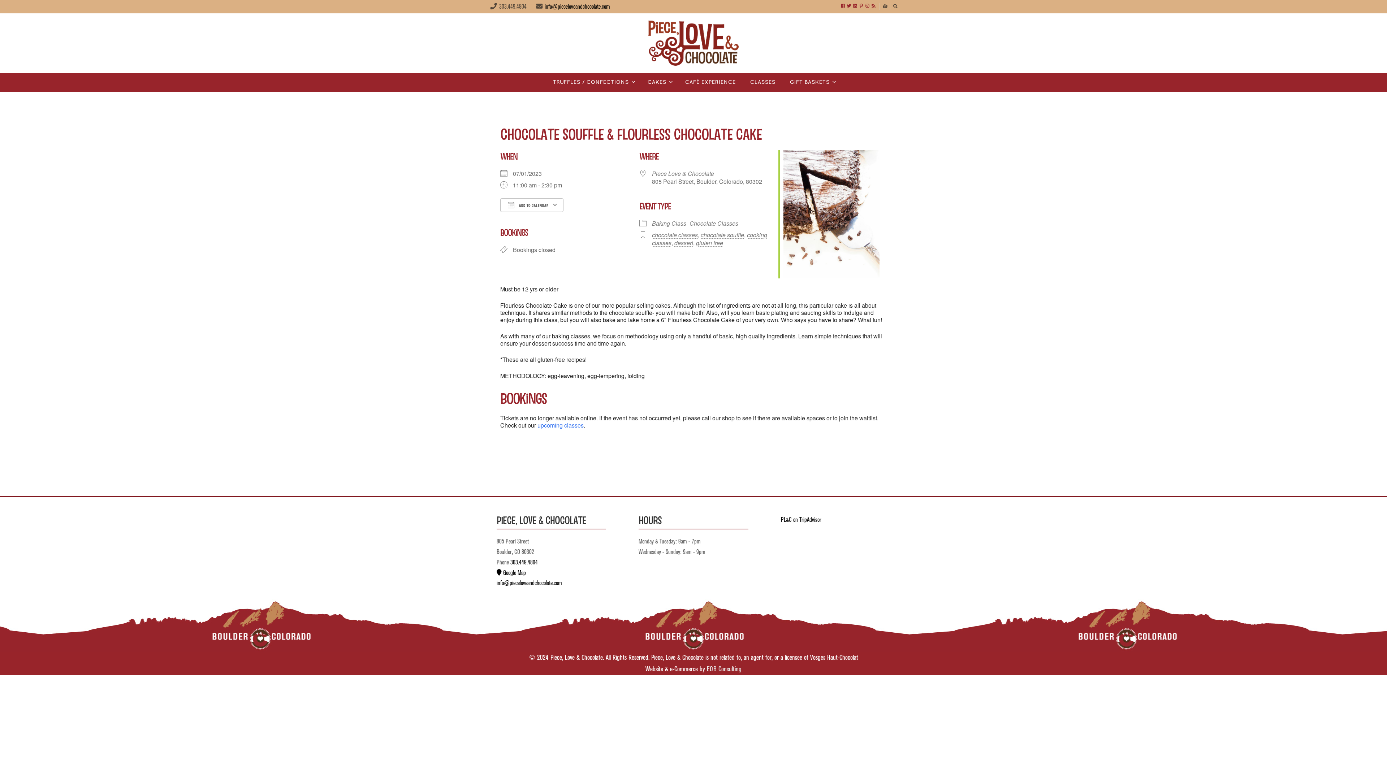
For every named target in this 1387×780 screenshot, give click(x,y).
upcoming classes (560, 425)
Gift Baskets (810, 82)
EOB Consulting (724, 669)
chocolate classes (675, 235)
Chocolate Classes (714, 223)
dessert (683, 243)
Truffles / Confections (591, 82)
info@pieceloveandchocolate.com (577, 7)
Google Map (514, 573)
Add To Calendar (533, 205)
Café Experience (710, 82)
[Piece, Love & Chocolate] (693, 43)
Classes (762, 82)
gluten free (709, 243)
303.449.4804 (524, 563)
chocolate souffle (722, 235)
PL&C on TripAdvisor (801, 520)
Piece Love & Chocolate (683, 173)
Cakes (657, 82)
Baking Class (669, 223)
